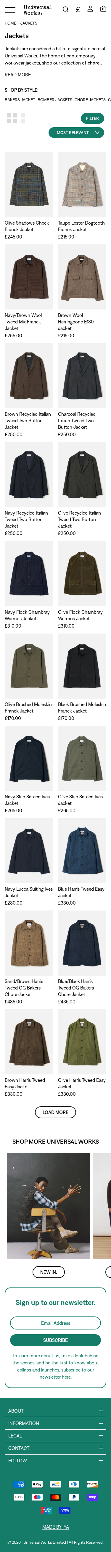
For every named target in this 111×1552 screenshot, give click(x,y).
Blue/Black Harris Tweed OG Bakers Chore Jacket (76, 988)
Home (10, 23)
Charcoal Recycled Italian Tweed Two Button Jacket (77, 420)
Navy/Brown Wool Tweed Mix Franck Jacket (23, 321)
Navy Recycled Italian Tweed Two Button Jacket (26, 519)
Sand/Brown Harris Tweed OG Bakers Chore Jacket (24, 988)
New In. (48, 1272)
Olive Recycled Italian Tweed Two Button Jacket (79, 519)
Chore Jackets (90, 99)
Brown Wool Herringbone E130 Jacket (76, 321)
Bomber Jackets (55, 99)
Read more (18, 74)
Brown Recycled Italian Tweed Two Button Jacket (28, 420)
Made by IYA (55, 1527)
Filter (92, 118)
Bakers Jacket (20, 99)
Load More (55, 1112)
